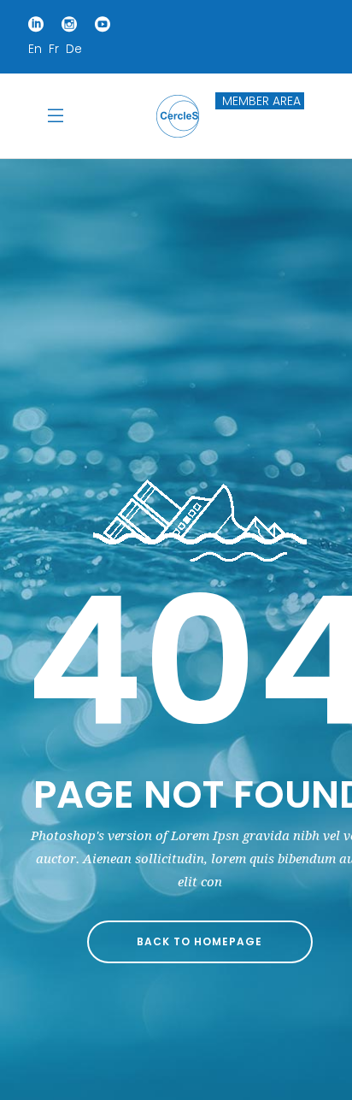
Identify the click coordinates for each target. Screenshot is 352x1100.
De (74, 48)
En (35, 48)
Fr (54, 48)
